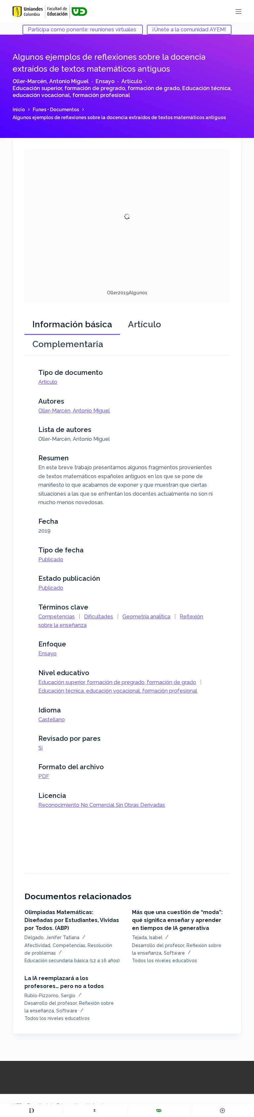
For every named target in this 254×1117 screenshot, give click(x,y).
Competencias (56, 616)
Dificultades (98, 616)
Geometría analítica (146, 616)
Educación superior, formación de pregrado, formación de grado (96, 88)
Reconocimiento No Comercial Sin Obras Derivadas (101, 805)
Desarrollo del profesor (158, 945)
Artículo (131, 81)
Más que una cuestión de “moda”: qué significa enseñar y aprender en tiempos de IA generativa (177, 920)
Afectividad (37, 945)
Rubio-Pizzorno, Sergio (49, 995)
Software (174, 953)
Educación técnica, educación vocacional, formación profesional (122, 91)
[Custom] (31, 1110)
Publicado (50, 559)
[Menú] (238, 12)
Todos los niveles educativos (164, 960)
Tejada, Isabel (147, 937)
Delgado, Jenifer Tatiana (51, 937)
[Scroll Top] (222, 1110)
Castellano (51, 719)
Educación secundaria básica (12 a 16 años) (72, 960)
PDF (43, 776)
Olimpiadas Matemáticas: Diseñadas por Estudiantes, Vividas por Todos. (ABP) (71, 920)
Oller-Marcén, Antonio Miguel (51, 81)
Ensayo (105, 81)
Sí (40, 748)
